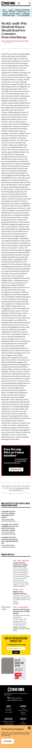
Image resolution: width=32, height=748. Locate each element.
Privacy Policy (8, 712)
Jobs (23, 721)
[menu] (19, 4)
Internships (23, 723)
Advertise (23, 714)
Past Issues (9, 710)
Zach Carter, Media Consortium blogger (15, 41)
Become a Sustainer (23, 710)
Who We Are (8, 709)
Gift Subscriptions (8, 723)
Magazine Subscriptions (8, 721)
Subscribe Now (18, 676)
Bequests (23, 712)
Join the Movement (7, 741)
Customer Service (8, 725)
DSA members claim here (16, 469)
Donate (23, 709)
